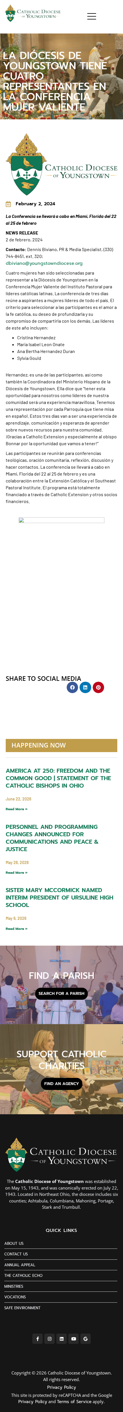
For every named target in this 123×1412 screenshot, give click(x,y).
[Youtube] (73, 1339)
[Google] (85, 1339)
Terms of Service (74, 1402)
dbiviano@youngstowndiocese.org (44, 263)
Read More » (16, 809)
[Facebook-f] (37, 1339)
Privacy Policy (61, 1387)
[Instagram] (49, 1339)
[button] (72, 687)
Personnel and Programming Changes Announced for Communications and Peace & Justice (52, 838)
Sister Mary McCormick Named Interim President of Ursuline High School (59, 897)
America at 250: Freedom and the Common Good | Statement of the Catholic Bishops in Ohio (58, 778)
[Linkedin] (61, 1339)
